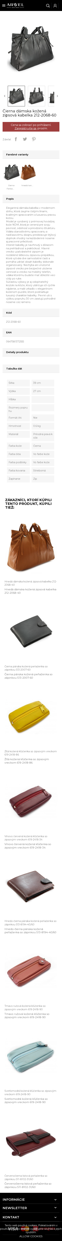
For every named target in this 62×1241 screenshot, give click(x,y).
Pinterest (33, 139)
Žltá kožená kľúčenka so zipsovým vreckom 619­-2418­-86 (26, 761)
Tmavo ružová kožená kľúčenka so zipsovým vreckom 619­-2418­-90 (26, 1015)
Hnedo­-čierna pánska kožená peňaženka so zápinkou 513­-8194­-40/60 (30, 930)
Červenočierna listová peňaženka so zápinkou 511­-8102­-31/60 (27, 1185)
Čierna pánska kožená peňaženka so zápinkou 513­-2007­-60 (28, 676)
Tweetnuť (24, 139)
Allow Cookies (31, 1236)
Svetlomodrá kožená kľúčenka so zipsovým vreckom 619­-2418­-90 (26, 1100)
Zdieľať (15, 139)
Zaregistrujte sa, (26, 128)
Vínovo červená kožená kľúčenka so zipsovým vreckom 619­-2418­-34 (27, 845)
